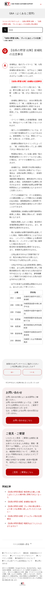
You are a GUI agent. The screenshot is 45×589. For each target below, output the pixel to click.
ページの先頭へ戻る (21, 544)
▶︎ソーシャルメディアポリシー (22, 556)
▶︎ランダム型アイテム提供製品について (17, 561)
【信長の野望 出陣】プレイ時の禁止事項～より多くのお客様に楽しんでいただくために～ (24, 509)
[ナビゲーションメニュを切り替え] (41, 4)
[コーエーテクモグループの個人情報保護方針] (18, 578)
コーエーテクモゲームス (10, 21)
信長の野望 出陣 (28, 21)
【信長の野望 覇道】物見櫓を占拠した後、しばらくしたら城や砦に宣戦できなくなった (24, 494)
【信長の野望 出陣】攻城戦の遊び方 (21, 502)
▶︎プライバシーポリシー (11, 553)
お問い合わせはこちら (22, 420)
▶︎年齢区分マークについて (25, 558)
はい (12, 372)
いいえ (32, 372)
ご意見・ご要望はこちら (22, 472)
